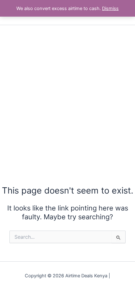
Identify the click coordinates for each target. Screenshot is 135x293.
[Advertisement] (67, 95)
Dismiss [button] (110, 8)
